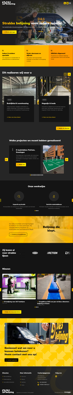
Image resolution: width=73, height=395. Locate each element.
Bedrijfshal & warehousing (18, 103)
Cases (22, 385)
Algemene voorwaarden (21, 392)
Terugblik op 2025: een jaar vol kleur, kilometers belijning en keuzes (53, 302)
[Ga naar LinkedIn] (56, 376)
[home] (8, 3)
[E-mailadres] (67, 3)
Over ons (23, 376)
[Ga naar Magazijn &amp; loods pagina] (54, 90)
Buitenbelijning (7, 379)
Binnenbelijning (7, 376)
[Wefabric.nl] (67, 392)
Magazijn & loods (49, 103)
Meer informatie (25, 373)
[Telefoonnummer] (65, 3)
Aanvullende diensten (9, 382)
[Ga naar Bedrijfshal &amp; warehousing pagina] (19, 90)
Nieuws (23, 379)
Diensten (5, 373)
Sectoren (23, 382)
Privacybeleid (31, 392)
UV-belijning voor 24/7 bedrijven (14, 302)
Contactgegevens (44, 373)
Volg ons (58, 373)
